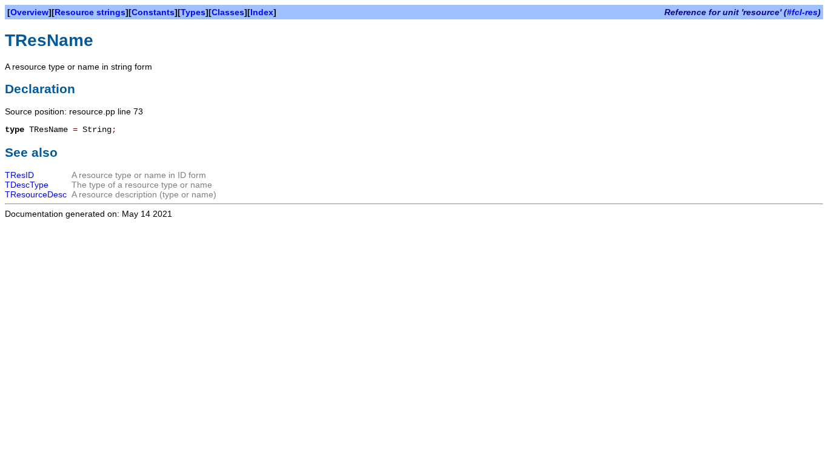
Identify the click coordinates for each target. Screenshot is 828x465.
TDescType (26, 185)
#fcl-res (802, 12)
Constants (153, 12)
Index (261, 12)
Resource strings (90, 12)
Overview (29, 12)
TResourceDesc (36, 194)
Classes (228, 12)
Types (193, 12)
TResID (19, 175)
